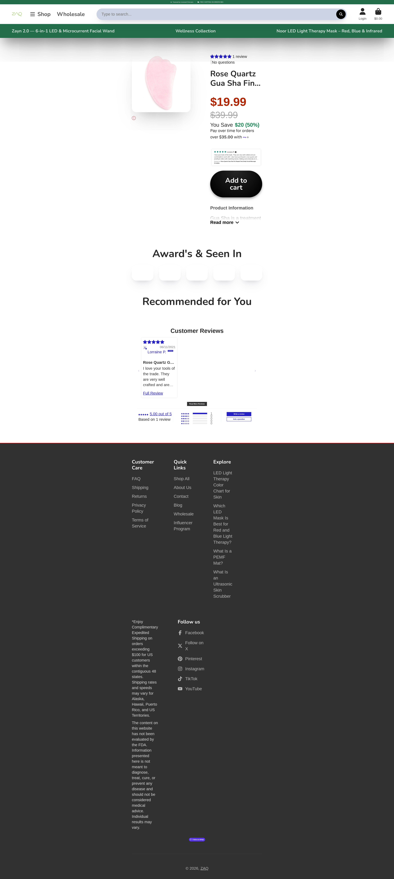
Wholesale (71, 14)
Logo (17, 14)
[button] (221, 56)
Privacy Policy (139, 508)
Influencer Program (183, 525)
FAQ (136, 478)
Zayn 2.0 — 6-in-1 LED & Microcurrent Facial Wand (63, 31)
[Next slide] (255, 370)
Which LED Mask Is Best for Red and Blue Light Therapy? (222, 524)
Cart (378, 14)
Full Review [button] (153, 393)
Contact (181, 496)
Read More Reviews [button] (197, 404)
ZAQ (204, 868)
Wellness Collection (195, 31)
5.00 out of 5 (161, 414)
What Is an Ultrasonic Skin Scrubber (222, 584)
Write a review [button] (239, 414)
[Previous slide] (138, 370)
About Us (182, 487)
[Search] (341, 14)
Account (362, 14)
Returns (139, 496)
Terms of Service (140, 523)
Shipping (140, 487)
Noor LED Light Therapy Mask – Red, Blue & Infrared (329, 31)
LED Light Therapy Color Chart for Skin (222, 485)
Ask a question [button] (239, 419)
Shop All (181, 478)
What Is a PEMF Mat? (222, 557)
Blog (178, 505)
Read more (221, 222)
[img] (153, 342)
